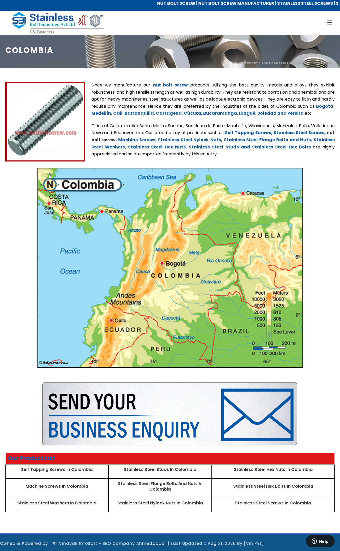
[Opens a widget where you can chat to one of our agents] (320, 541)
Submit (133, 171)
